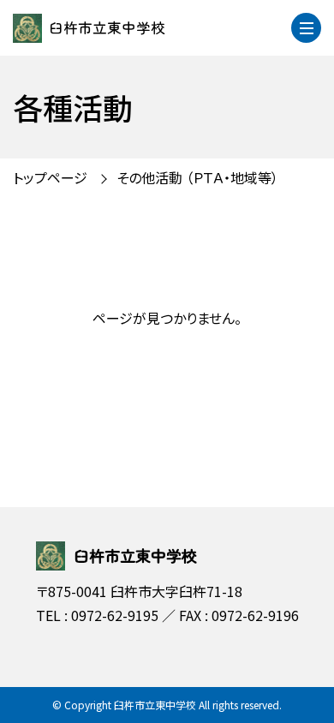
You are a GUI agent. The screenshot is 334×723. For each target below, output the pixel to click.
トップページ (50, 177)
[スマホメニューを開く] (306, 28)
